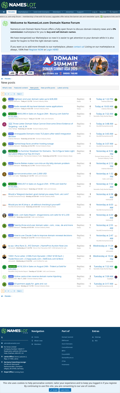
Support (80, 12)
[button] (30, 12)
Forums (11, 12)
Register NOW (36, 49)
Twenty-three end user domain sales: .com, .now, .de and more (43, 225)
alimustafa (11, 248)
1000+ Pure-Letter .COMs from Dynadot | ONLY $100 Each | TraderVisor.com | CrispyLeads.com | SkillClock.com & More (36, 257)
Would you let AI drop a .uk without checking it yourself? (34, 204)
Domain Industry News (40, 101)
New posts (34, 88)
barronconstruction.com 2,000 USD (30, 173)
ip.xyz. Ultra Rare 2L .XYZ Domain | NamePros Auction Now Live (38, 245)
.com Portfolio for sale (40, 261)
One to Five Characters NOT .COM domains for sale (49, 248)
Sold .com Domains (47, 119)
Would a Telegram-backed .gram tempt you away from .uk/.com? (38, 194)
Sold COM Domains (41, 12)
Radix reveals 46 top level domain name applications (38, 106)
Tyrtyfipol (110, 279)
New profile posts (48, 88)
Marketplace (23, 12)
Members (57, 12)
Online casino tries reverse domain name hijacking (37, 276)
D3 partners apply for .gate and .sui (30, 283)
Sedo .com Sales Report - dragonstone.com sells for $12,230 (41, 214)
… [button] (11, 94)
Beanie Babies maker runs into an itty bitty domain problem (42, 163)
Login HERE (52, 49)
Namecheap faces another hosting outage (34, 143)
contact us (78, 46)
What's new (7, 88)
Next (19, 94)
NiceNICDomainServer (103, 126)
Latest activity (62, 88)
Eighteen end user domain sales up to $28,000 (35, 99)
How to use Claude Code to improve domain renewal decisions (43, 235)
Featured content (21, 88)
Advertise (69, 12)
